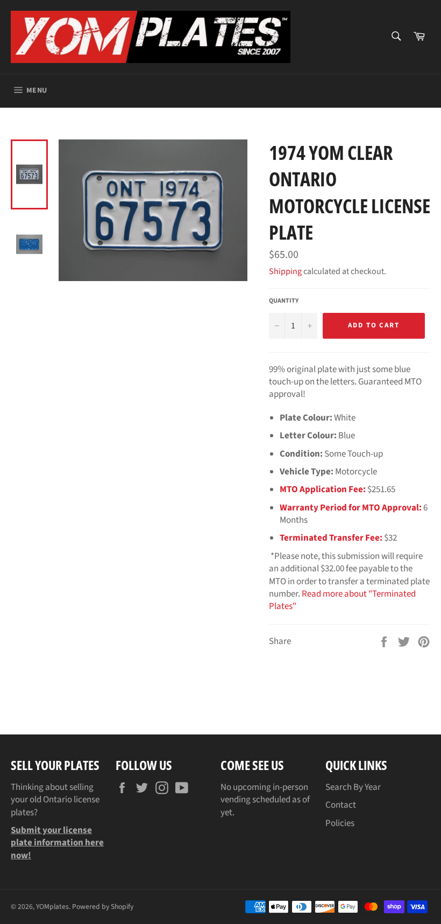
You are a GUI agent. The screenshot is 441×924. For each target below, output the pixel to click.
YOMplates (52, 906)
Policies (339, 823)
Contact (340, 805)
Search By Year (353, 787)
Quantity (283, 301)
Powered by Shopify (102, 906)
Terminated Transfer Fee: (331, 537)
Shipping (285, 271)
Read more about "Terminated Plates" (342, 600)
